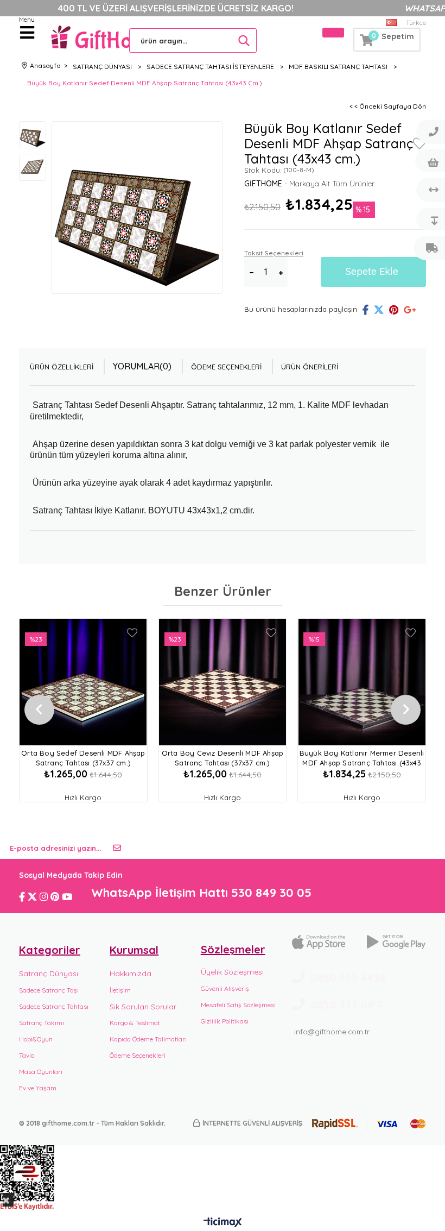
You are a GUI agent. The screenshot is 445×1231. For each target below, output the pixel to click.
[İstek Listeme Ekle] (429, 160)
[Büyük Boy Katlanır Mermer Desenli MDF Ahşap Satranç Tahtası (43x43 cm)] (361, 682)
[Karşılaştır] (429, 190)
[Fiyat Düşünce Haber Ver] (429, 219)
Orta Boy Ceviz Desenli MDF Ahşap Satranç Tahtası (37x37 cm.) (222, 758)
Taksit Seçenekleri (273, 253)
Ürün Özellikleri (61, 366)
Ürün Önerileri (309, 366)
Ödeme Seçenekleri (226, 366)
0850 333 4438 (347, 977)
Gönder (117, 848)
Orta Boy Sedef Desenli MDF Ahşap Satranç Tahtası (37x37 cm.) (83, 758)
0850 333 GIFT (347, 1005)
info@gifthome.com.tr (332, 1031)
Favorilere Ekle (132, 633)
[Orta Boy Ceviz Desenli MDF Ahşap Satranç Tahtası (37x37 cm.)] (223, 682)
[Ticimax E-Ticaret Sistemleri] (223, 1222)
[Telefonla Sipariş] (429, 132)
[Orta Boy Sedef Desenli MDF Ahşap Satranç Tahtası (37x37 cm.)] (83, 682)
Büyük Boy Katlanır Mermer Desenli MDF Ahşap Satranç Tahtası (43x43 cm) (362, 759)
